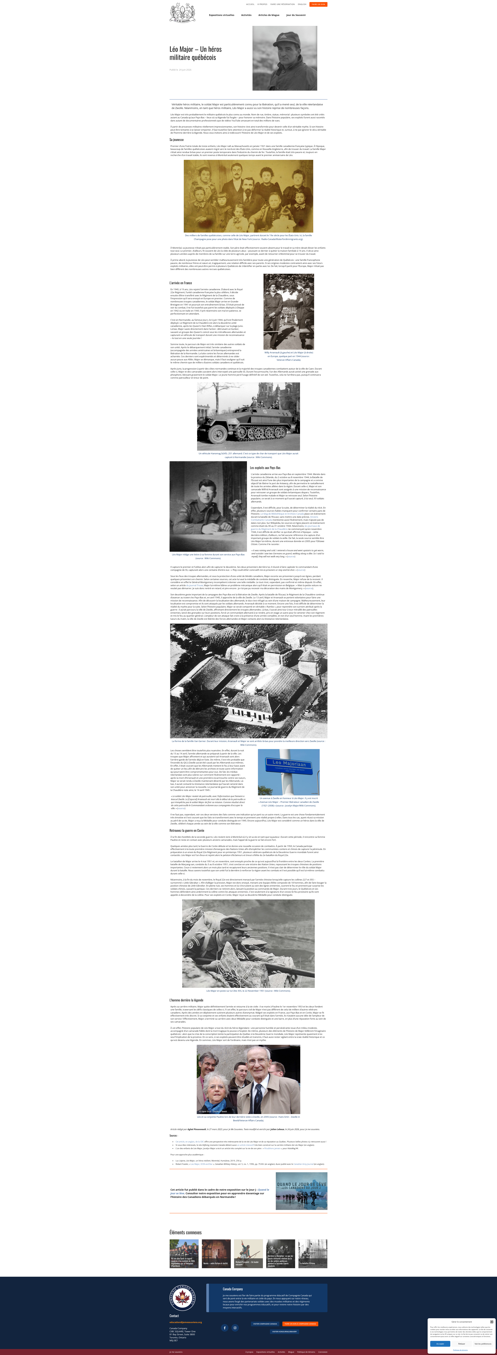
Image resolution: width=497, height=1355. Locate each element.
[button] (492, 1322)
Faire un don (318, 4)
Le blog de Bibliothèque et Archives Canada (282, 513)
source (291, 556)
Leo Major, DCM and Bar (201, 1164)
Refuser (461, 1344)
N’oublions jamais (272, 1148)
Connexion (322, 1352)
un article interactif (245, 1145)
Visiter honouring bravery (284, 1331)
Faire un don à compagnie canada (300, 1324)
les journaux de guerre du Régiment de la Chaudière (285, 527)
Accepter (440, 1344)
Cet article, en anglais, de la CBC (190, 1141)
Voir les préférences (483, 1344)
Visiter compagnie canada (265, 1324)
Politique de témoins (460, 1350)
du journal (194, 585)
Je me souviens (176, 1352)
